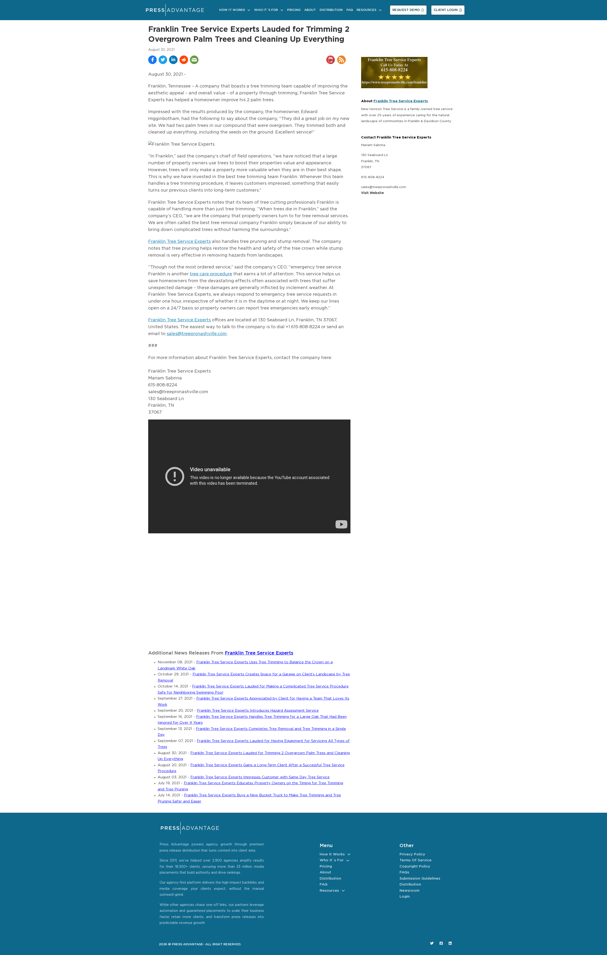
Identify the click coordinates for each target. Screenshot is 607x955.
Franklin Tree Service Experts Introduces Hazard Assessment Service (258, 710)
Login (405, 896)
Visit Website (372, 193)
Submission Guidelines (420, 878)
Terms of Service (416, 860)
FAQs (404, 872)
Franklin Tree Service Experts (179, 242)
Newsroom (409, 890)
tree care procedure (211, 274)
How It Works (232, 10)
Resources (366, 10)
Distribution (331, 10)
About (310, 10)
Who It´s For (266, 10)
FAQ (349, 10)
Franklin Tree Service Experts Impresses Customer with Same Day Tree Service (260, 777)
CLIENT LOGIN (446, 10)
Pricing (293, 10)
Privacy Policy (412, 854)
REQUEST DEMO (406, 10)
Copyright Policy (415, 866)
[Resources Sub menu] (380, 10)
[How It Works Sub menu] (248, 10)
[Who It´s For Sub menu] (281, 10)
